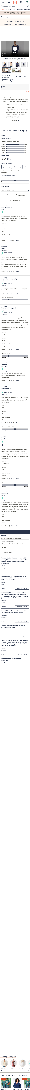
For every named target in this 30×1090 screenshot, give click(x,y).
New (14, 9)
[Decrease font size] (28, 91)
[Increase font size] (26, 91)
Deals (2, 9)
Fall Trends (20, 9)
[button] (3, 3)
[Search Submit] (27, 6)
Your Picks (8, 9)
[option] (15, 13)
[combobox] (13, 6)
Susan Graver (5, 82)
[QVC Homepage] (1, 17)
